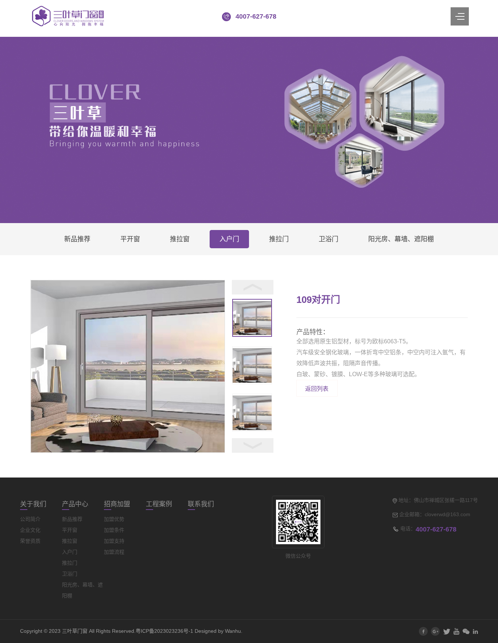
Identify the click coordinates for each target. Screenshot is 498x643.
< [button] (252, 287)
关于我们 (33, 504)
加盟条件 (114, 530)
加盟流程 (114, 552)
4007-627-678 (256, 16)
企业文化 (30, 530)
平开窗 (130, 239)
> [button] (252, 445)
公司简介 (30, 519)
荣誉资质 (30, 541)
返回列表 (316, 389)
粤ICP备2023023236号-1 (164, 631)
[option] (128, 366)
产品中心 (75, 504)
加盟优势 (114, 519)
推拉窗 (180, 239)
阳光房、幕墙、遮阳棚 (401, 239)
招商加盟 (117, 504)
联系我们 (201, 504)
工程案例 (159, 504)
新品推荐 (77, 239)
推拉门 (279, 239)
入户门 (229, 239)
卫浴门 (328, 239)
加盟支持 (114, 541)
